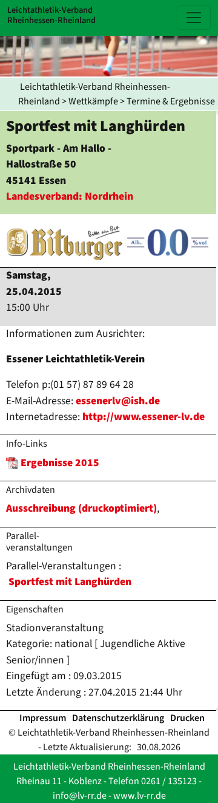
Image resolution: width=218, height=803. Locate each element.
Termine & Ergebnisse (171, 101)
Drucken (187, 718)
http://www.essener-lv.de (143, 416)
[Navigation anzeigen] (194, 17)
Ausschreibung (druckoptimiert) (81, 508)
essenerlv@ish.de (118, 400)
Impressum (42, 718)
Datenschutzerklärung (118, 718)
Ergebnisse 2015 (60, 462)
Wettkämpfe (93, 101)
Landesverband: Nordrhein (69, 196)
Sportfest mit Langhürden (69, 581)
